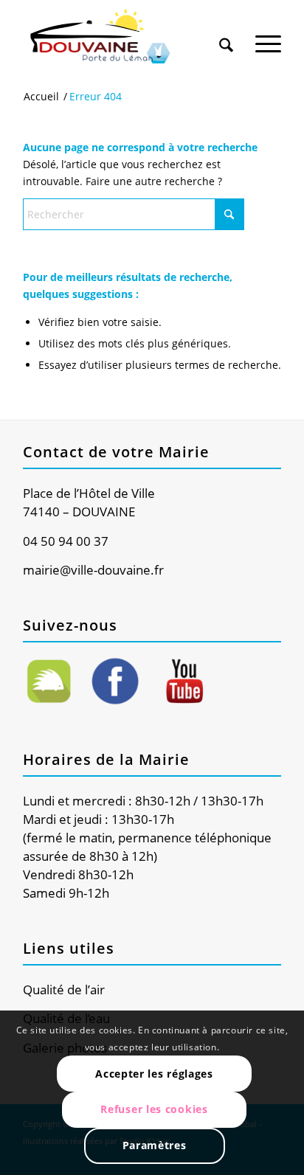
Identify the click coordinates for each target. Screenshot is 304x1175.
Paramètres (154, 1145)
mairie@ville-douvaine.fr (93, 569)
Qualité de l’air (64, 989)
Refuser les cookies (153, 1109)
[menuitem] (226, 31)
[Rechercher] (226, 36)
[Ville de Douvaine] (126, 36)
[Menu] (268, 36)
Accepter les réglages (154, 1074)
